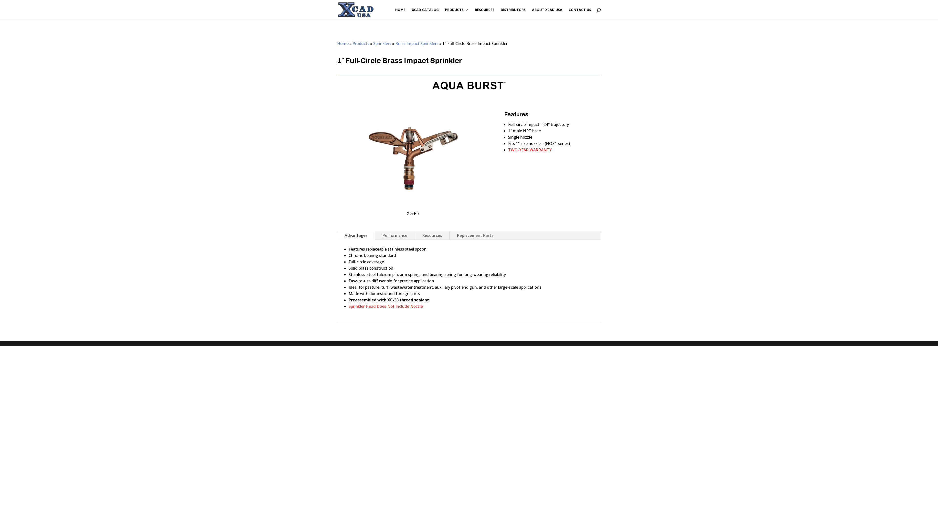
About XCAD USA (547, 10)
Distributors (513, 10)
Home (400, 10)
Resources (484, 10)
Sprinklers (382, 43)
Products (454, 10)
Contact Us (580, 10)
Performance (395, 235)
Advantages (356, 235)
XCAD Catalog (425, 10)
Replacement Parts (475, 235)
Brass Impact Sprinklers (416, 43)
